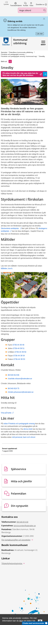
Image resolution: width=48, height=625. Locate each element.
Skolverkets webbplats (11, 228)
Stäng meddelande (43, 18)
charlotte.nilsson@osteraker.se (20, 379)
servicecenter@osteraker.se (25, 525)
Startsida (4, 52)
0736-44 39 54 (19, 356)
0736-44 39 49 (18, 345)
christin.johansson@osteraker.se (20, 392)
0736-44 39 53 (19, 359)
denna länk (27, 429)
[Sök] (44, 10)
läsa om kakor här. (27, 621)
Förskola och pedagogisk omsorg (13, 54)
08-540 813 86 (13, 375)
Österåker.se (40, 4)
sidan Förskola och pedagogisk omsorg (19, 423)
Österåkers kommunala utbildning (21, 52)
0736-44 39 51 (18, 348)
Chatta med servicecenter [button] (34, 623)
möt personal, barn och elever (23, 437)
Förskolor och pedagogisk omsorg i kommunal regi (19, 56)
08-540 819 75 (13, 388)
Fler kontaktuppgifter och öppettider (15, 540)
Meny (43, 45)
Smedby (42, 56)
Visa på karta (7, 413)
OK (40, 621)
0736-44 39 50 (20, 352)
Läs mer (40, 34)
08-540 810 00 (22, 522)
